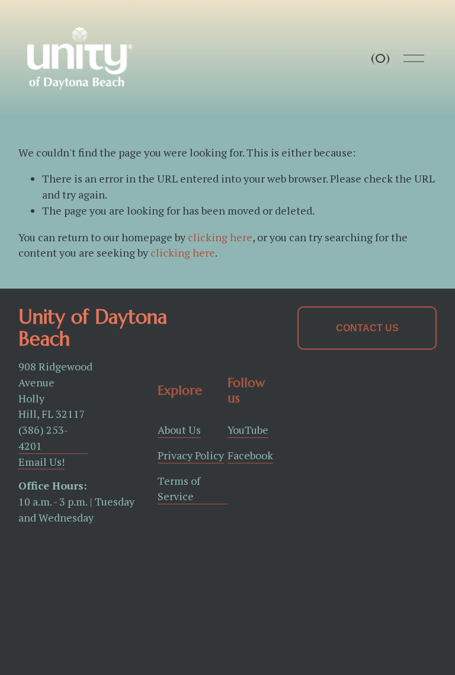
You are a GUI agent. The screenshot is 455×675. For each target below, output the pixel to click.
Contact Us (367, 328)
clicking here (220, 237)
